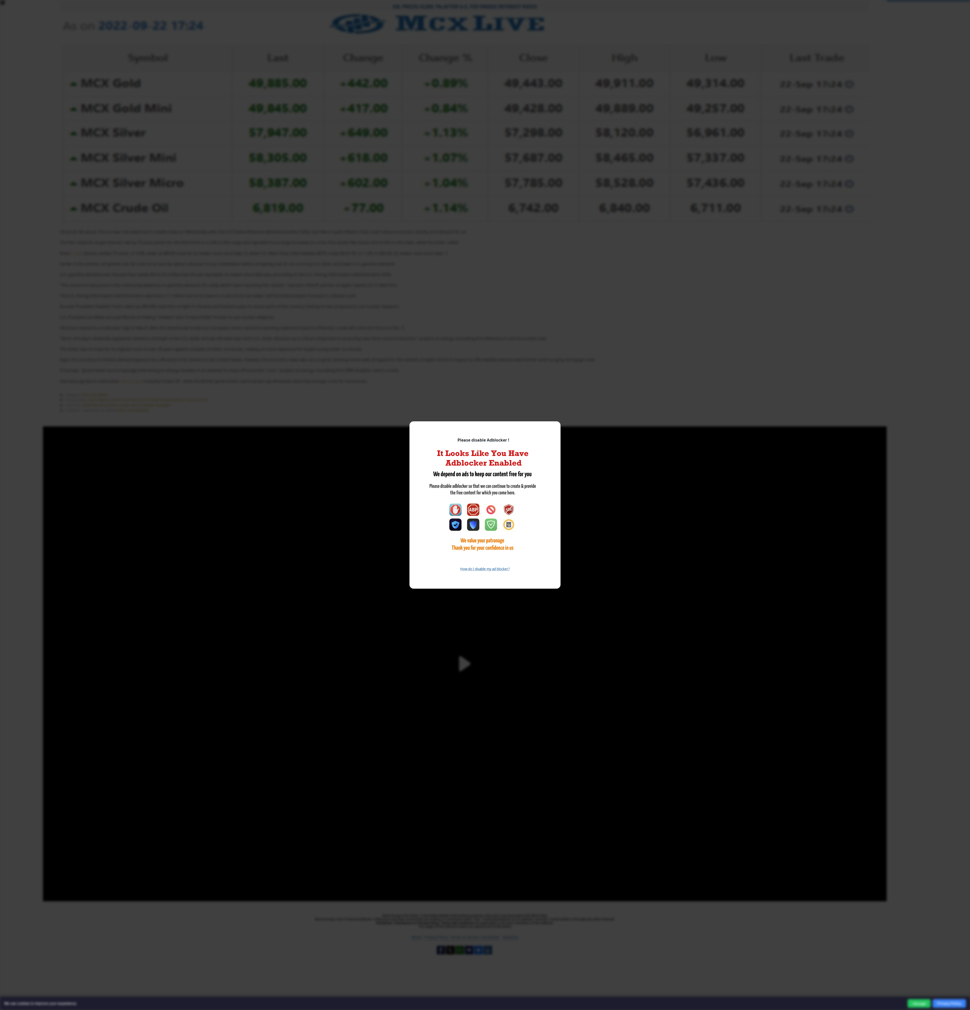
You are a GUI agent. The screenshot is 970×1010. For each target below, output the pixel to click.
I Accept (919, 1003)
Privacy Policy (949, 1003)
